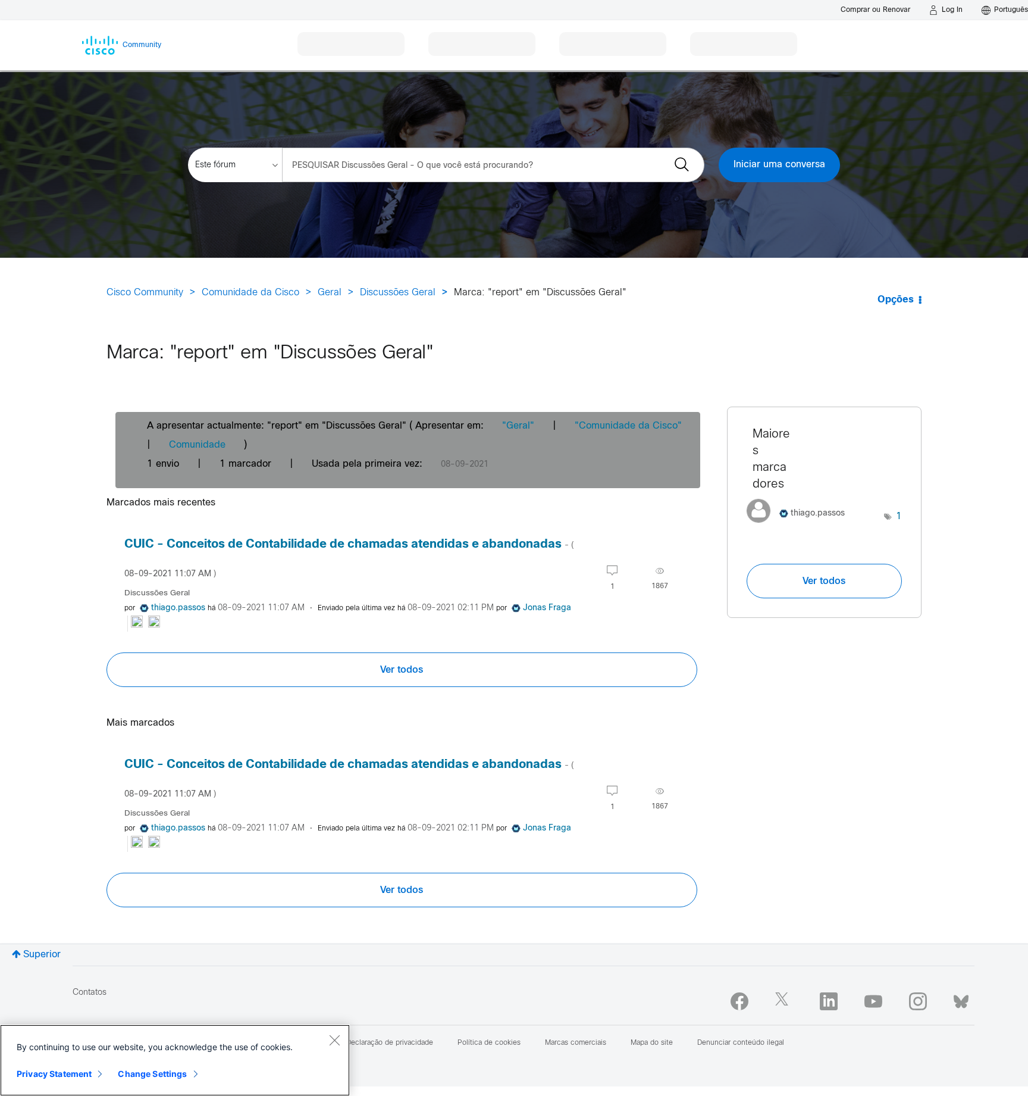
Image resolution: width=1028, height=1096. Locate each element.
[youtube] (873, 1001)
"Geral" (518, 425)
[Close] (334, 1040)
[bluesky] (961, 999)
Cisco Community (144, 292)
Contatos (89, 993)
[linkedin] (829, 1001)
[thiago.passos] (800, 526)
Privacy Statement (54, 1074)
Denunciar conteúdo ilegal (740, 1043)
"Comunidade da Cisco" (628, 425)
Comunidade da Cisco (250, 292)
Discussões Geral (397, 292)
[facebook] (739, 1001)
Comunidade (197, 445)
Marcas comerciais (575, 1043)
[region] (175, 1060)
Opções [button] (895, 299)
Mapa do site (652, 1043)
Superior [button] (42, 954)
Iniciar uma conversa (779, 164)
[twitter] (784, 1001)
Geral (329, 292)
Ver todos (401, 669)
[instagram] (918, 1001)
